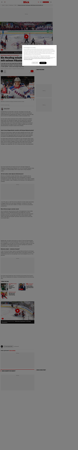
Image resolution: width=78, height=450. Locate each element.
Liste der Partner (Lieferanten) (28, 59)
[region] (39, 55)
